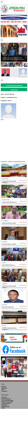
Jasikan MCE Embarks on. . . (9, 265)
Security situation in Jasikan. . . (9, 244)
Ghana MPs (4, 404)
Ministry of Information (7, 401)
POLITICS (4, 304)
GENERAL (4, 283)
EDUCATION (5, 178)
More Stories (23, 180)
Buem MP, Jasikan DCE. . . (8, 307)
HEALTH (4, 325)
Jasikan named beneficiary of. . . (10, 202)
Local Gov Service (6, 403)
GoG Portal (4, 397)
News (3, 389)
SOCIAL (4, 262)
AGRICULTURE (5, 199)
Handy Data (14, 89)
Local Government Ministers (14, 85)
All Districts (4, 388)
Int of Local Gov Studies (7, 400)
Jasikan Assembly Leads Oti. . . (9, 223)
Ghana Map (4, 391)
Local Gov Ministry (6, 398)
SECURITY (4, 241)
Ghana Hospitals (5, 406)
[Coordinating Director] (22, 72)
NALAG (3, 408)
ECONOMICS (5, 220)
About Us (4, 386)
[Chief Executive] (5, 72)
